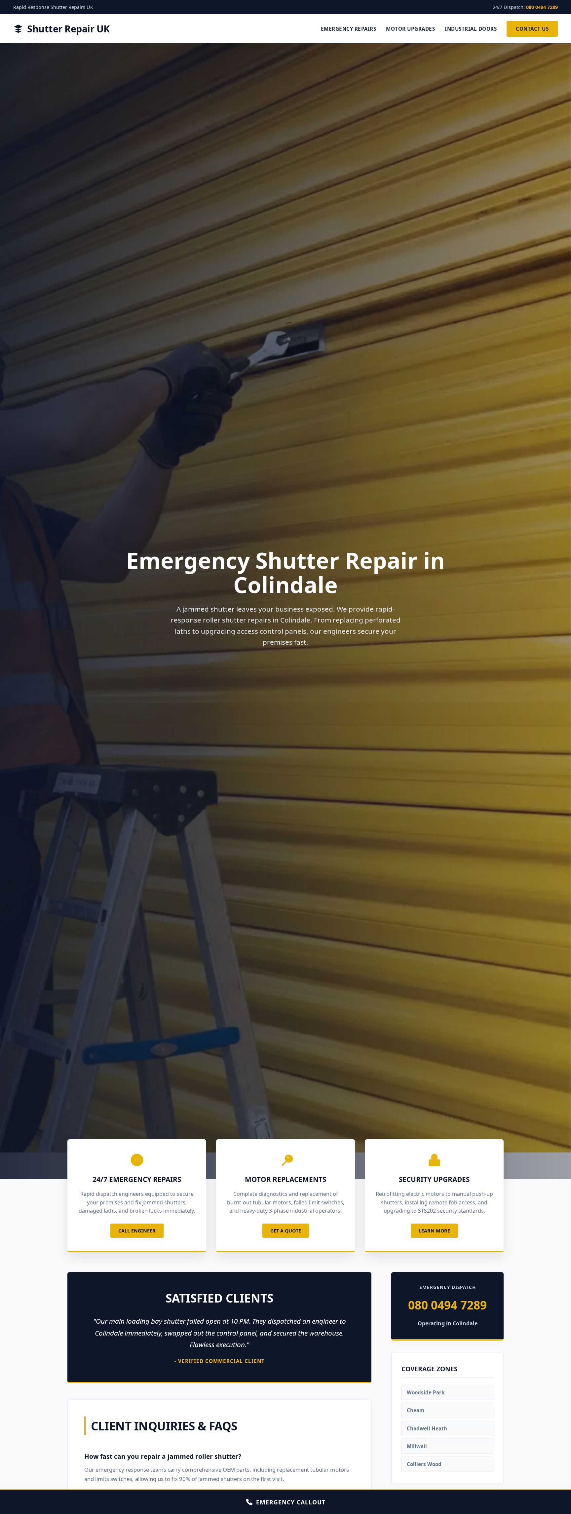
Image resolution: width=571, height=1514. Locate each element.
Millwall (417, 1446)
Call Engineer (137, 1231)
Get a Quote (285, 1231)
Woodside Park (425, 1392)
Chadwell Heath (427, 1428)
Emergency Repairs (348, 28)
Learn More (434, 1231)
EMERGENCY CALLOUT (290, 1502)
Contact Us (532, 28)
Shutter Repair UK (68, 28)
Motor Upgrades (410, 28)
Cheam (415, 1410)
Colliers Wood (424, 1464)
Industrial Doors (471, 28)
